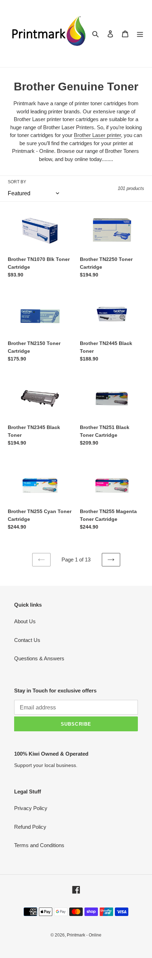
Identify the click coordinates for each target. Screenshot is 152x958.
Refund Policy (30, 827)
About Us (25, 621)
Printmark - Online (84, 935)
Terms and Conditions (39, 845)
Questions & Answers (39, 658)
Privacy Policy (30, 808)
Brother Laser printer (97, 135)
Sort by (17, 181)
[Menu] (140, 33)
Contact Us (27, 640)
